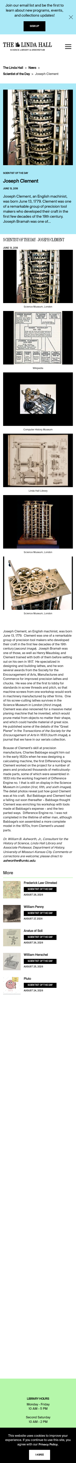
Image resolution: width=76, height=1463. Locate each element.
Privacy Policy (48, 1444)
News (32, 68)
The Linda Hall (13, 68)
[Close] (71, 17)
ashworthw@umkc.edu (19, 860)
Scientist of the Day (16, 74)
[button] (68, 46)
